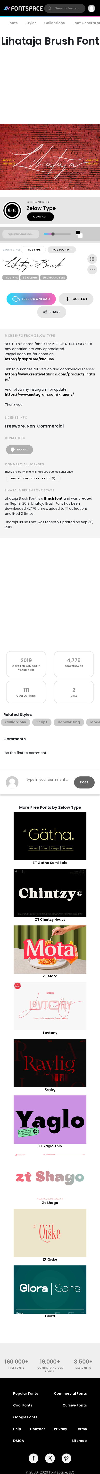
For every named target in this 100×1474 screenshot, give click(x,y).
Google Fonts (25, 1417)
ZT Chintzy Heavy (50, 919)
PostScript (61, 249)
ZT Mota (50, 976)
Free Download (36, 299)
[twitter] (50, 1458)
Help (17, 1428)
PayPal (22, 449)
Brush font (53, 498)
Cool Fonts (23, 1405)
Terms (81, 1428)
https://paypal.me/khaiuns (29, 359)
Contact (40, 216)
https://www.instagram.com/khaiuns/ (39, 394)
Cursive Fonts (75, 1405)
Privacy (60, 1428)
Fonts (13, 22)
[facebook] (33, 1458)
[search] (64, 8)
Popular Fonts (25, 1393)
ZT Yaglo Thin (50, 1146)
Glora (50, 1316)
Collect (80, 299)
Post (84, 782)
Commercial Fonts (70, 1393)
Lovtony (50, 1032)
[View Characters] (92, 259)
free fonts (16, 1368)
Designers (83, 1368)
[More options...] (92, 269)
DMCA (18, 1440)
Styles (30, 22)
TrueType (33, 249)
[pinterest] (66, 1458)
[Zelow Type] (14, 210)
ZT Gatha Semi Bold (50, 862)
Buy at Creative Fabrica (31, 478)
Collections (54, 22)
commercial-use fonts (50, 1369)
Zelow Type (41, 208)
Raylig (50, 1089)
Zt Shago (50, 1202)
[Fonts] (23, 8)
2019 (26, 660)
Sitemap (79, 1440)
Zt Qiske (50, 1259)
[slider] (53, 234)
